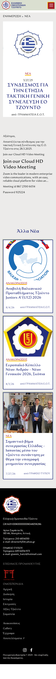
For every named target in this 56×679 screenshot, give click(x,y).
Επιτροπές (9, 604)
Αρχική (7, 589)
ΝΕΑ (27, 16)
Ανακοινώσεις (11, 623)
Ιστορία (7, 599)
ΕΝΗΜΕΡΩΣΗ (12, 16)
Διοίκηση (8, 594)
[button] (51, 5)
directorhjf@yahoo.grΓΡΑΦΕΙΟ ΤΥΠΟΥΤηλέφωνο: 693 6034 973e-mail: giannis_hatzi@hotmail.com (22, 548)
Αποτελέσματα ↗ (14, 638)
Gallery (7, 628)
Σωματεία (9, 614)
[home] (5, 5)
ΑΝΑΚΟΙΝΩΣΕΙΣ (16, 283)
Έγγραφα (8, 633)
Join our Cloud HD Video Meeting (23, 154)
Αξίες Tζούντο (12, 609)
